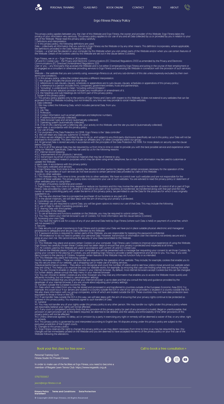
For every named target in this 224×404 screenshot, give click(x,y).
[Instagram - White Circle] (176, 359)
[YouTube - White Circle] (185, 359)
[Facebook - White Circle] (168, 359)
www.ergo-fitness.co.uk (100, 73)
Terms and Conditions (63, 392)
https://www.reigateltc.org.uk (91, 367)
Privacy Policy (43, 392)
